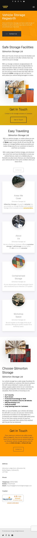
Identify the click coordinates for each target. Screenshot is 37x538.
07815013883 (14, 482)
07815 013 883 (15, 443)
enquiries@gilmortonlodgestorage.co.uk (19, 486)
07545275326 (11, 484)
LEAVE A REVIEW (13, 503)
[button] (34, 7)
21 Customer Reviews (17, 500)
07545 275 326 (26, 443)
